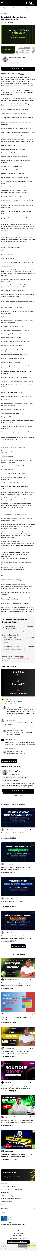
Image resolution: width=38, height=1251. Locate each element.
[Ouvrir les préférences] (26, 3)
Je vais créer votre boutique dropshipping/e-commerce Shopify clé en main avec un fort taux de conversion (17, 1122)
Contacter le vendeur (18, 68)
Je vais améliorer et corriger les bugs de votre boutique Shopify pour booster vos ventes (17, 984)
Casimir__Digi (21, 57)
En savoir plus (18, 795)
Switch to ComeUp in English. (17, 1242)
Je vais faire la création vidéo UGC (13, 833)
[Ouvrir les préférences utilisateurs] (34, 3)
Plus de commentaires (9, 761)
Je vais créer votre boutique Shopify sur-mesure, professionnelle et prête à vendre (16, 1087)
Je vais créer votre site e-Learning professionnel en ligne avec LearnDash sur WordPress (16, 938)
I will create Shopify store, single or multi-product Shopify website (16, 868)
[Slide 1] (23, 50)
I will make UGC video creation (12, 901)
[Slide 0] (8, 50)
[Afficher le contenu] (34, 1205)
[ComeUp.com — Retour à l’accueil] (2, 3)
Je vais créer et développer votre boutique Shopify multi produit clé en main (16, 1156)
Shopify (5, 13)
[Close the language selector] (28, 1242)
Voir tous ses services (18, 946)
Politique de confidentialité (18, 1238)
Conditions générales (18, 1235)
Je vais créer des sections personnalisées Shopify (15, 1018)
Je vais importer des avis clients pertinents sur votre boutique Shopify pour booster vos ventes (17, 1054)
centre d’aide (20, 1178)
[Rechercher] (23, 3)
